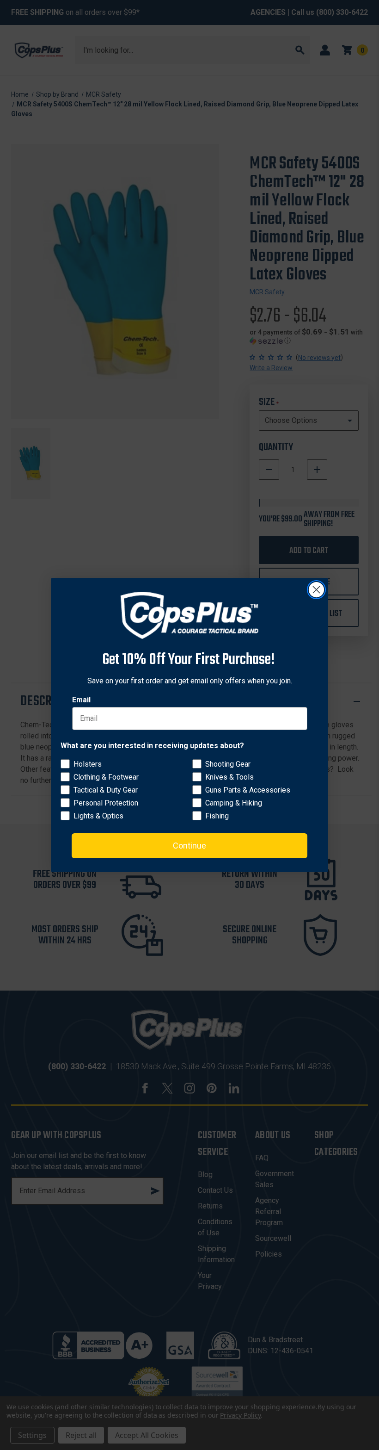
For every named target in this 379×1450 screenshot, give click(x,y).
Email (81, 699)
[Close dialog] (316, 590)
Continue (189, 845)
